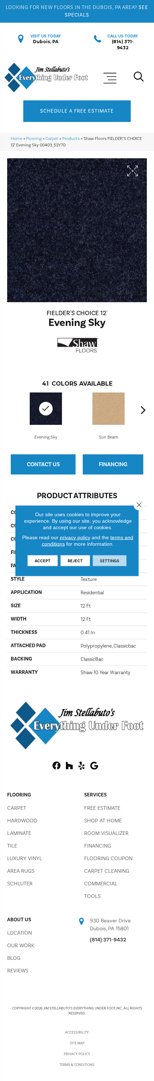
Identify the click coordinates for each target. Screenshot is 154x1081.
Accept (42, 560)
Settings (109, 560)
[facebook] (56, 766)
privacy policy (75, 537)
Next (143, 410)
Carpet (51, 138)
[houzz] (69, 766)
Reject (75, 560)
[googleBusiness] (94, 766)
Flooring (34, 138)
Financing (113, 464)
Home (16, 138)
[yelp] (81, 766)
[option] (108, 415)
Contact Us (43, 464)
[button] (77, 111)
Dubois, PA (45, 41)
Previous (10, 410)
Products (71, 138)
